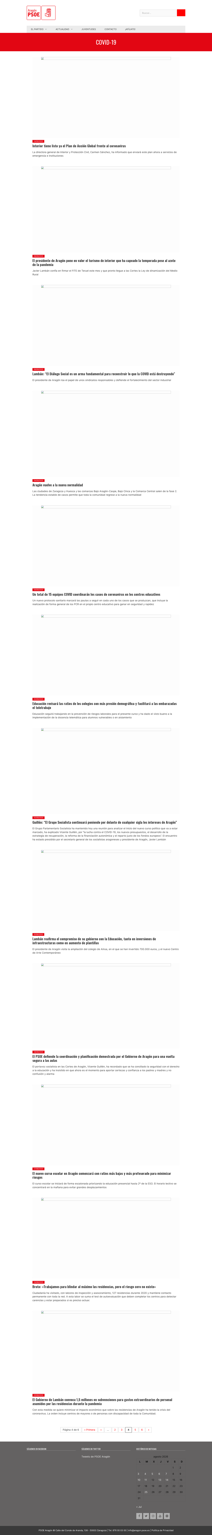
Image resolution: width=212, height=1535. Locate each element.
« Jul (139, 1506)
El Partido (37, 29)
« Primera (89, 1429)
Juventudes (88, 29)
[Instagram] (153, 1516)
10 (139, 1479)
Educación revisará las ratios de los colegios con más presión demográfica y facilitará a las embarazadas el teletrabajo (104, 705)
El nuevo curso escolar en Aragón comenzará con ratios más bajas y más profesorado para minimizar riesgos (101, 1175)
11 (146, 1479)
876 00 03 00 (119, 1530)
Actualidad (62, 29)
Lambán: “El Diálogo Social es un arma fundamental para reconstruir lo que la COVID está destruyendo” (103, 373)
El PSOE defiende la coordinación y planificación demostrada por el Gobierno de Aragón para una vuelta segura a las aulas (103, 1058)
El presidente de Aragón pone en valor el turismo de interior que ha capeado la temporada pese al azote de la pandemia (104, 262)
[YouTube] (160, 1516)
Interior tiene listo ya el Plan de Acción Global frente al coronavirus (79, 145)
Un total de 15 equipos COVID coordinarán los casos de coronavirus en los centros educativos (96, 594)
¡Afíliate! (130, 29)
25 (146, 1492)
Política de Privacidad (162, 1530)
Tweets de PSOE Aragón (95, 1456)
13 (159, 1479)
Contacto (111, 29)
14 (167, 1479)
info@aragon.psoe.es (139, 1530)
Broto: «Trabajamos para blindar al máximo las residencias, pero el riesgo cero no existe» (94, 1286)
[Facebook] (139, 1516)
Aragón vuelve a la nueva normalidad (57, 484)
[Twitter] (146, 1516)
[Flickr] (167, 1516)
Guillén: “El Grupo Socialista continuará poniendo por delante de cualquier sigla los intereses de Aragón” (104, 822)
